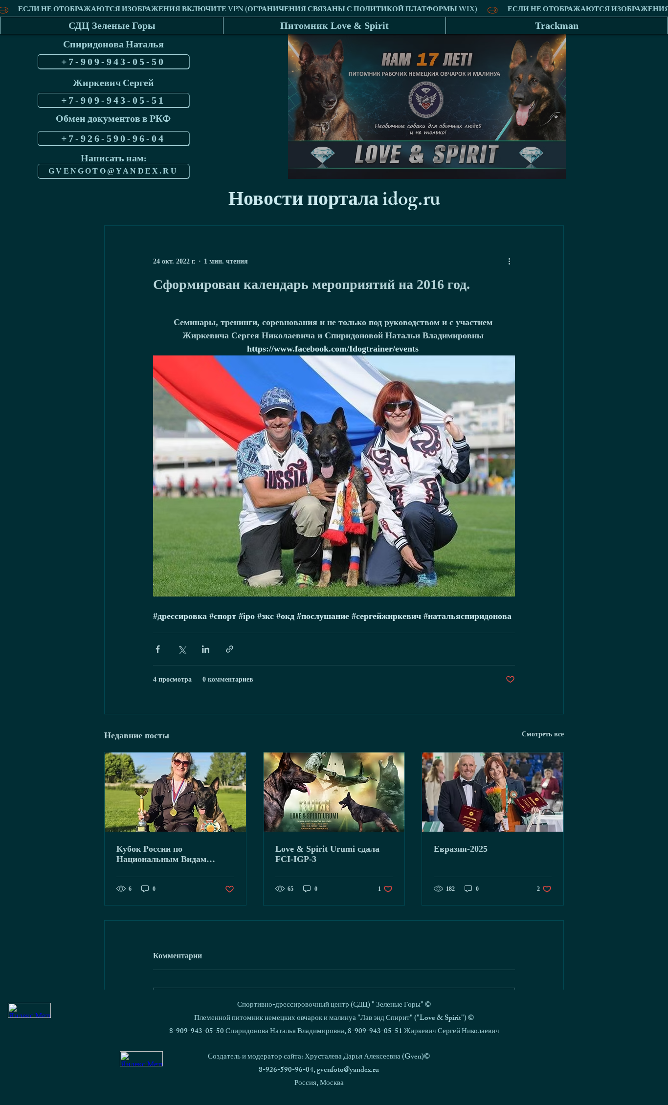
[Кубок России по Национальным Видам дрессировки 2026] (175, 792)
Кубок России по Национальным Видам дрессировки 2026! (161, 854)
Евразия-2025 (461, 849)
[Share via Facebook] (157, 649)
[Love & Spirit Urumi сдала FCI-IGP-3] (334, 792)
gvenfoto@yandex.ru (348, 1070)
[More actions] (509, 261)
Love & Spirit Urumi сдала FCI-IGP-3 (327, 854)
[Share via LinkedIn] (205, 649)
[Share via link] (229, 649)
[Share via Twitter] (181, 649)
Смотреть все (543, 734)
